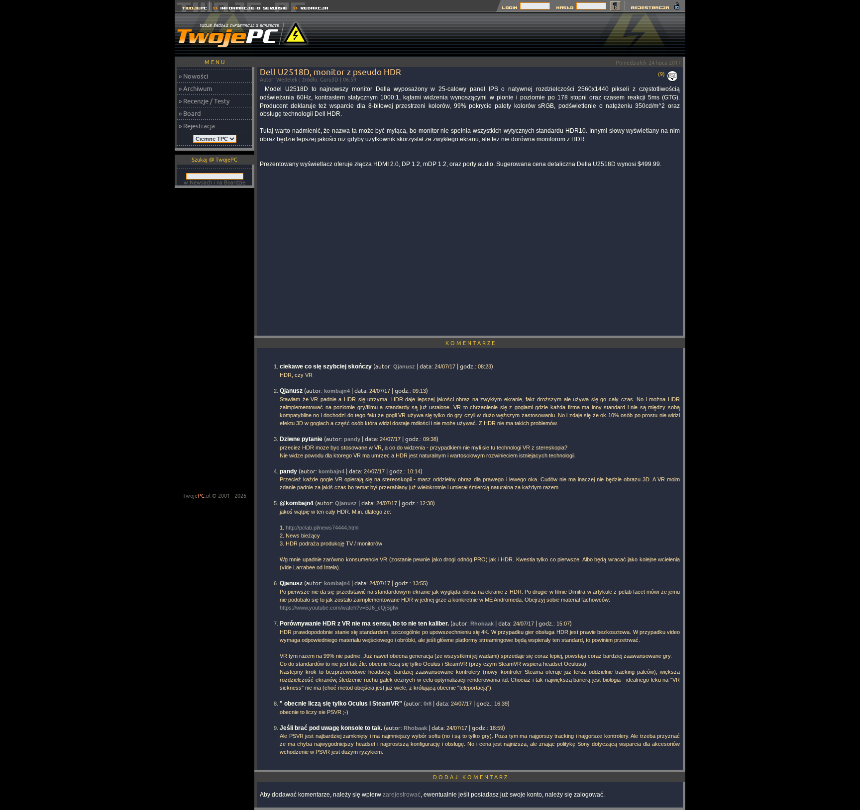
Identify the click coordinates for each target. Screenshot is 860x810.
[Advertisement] (504, 34)
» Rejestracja (197, 125)
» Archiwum (195, 88)
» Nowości (193, 76)
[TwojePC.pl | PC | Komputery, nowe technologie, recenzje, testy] (192, 9)
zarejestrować (402, 794)
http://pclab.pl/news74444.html (322, 528)
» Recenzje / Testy (204, 100)
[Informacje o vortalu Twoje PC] (250, 9)
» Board (190, 113)
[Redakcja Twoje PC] (310, 9)
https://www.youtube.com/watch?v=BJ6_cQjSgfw (339, 608)
